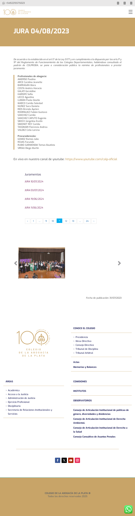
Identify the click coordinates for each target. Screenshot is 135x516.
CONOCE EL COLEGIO (84, 328)
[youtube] (124, 3)
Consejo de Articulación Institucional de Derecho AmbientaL (99, 420)
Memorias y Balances (84, 367)
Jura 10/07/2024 (34, 181)
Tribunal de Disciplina (87, 349)
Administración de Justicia (21, 398)
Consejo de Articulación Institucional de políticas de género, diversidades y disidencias (101, 412)
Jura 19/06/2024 (34, 199)
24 (87, 221)
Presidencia (82, 337)
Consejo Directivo (85, 345)
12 (66, 221)
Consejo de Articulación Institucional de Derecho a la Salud (100, 429)
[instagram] (131, 3)
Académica (14, 390)
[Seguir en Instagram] (77, 460)
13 (73, 221)
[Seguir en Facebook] (57, 460)
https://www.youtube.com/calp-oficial (91, 159)
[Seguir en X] (64, 460)
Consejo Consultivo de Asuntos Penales (94, 436)
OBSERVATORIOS (82, 400)
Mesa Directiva (83, 341)
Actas (76, 362)
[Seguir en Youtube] (70, 460)
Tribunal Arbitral (84, 353)
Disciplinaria (14, 406)
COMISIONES (80, 381)
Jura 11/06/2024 (34, 207)
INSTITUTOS (79, 391)
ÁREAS (9, 381)
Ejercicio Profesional (18, 402)
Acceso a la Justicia (18, 394)
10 (53, 221)
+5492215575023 (15, 3)
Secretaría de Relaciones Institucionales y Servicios (30, 411)
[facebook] (118, 3)
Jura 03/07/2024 (34, 190)
